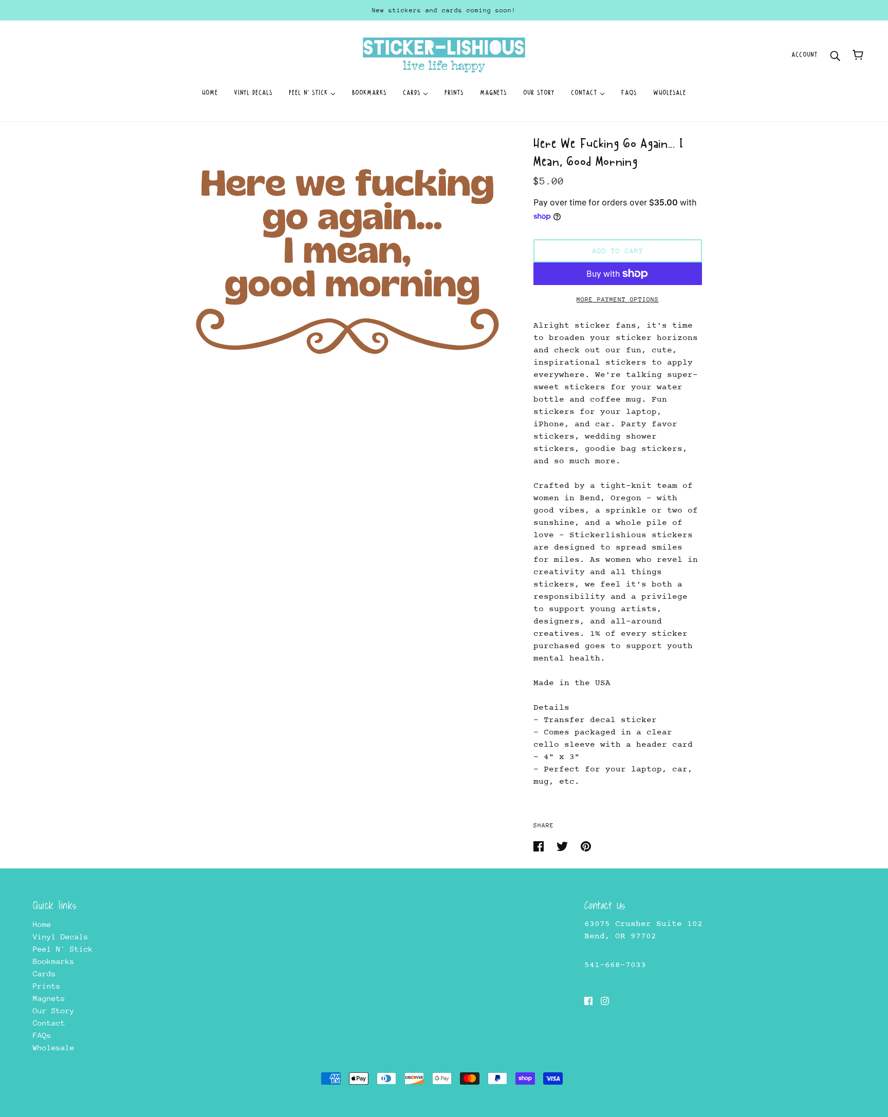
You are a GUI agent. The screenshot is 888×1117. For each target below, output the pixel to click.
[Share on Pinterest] (586, 845)
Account (804, 55)
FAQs (42, 1035)
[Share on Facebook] (540, 845)
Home (42, 924)
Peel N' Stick (63, 948)
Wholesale (54, 1047)
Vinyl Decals (60, 936)
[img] (588, 1000)
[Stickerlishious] (443, 54)
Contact (49, 1022)
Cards (44, 973)
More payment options (618, 299)
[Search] (835, 55)
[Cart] (858, 55)
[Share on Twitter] (564, 845)
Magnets (49, 998)
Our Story (54, 1010)
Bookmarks (54, 961)
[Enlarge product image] (347, 259)
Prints (47, 985)
